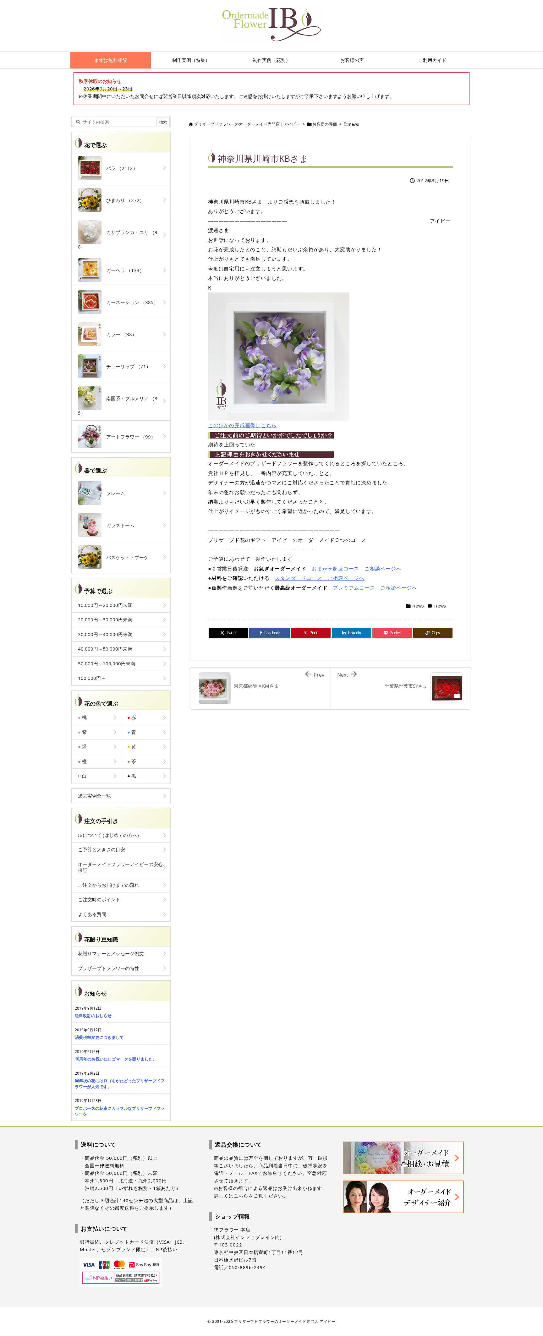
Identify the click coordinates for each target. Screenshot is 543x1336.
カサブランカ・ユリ (117, 239)
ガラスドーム (117, 525)
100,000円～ (92, 678)
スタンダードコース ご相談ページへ (320, 578)
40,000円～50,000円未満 (105, 649)
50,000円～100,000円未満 (106, 663)
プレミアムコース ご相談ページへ (375, 587)
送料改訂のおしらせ (93, 1015)
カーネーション (129, 302)
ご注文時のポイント (99, 899)
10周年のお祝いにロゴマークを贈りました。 (116, 1059)
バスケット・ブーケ (125, 557)
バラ (119, 168)
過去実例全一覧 (94, 796)
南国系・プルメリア (117, 405)
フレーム (113, 493)
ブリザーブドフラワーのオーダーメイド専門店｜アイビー (247, 124)
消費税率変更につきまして (99, 1037)
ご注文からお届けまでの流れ (108, 885)
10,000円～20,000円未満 (105, 605)
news (354, 124)
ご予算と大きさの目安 (101, 849)
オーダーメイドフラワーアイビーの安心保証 (120, 867)
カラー (119, 334)
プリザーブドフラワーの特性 (108, 968)
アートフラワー (128, 437)
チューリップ (126, 366)
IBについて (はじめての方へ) (108, 835)
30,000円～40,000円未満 (105, 634)
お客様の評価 (324, 124)
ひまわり (122, 200)
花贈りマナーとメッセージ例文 (111, 953)
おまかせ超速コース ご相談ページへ (357, 568)
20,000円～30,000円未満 (105, 619)
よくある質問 (92, 914)
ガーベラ (122, 270)
